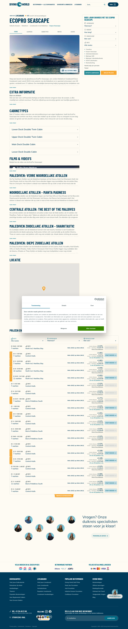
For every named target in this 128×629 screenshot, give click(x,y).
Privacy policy (13, 626)
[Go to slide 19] (53, 72)
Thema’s (12, 591)
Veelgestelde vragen (99, 594)
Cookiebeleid (21, 626)
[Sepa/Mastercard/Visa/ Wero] (100, 569)
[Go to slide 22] (57, 72)
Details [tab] (64, 305)
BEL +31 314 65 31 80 (19, 611)
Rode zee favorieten (71, 585)
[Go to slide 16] (49, 72)
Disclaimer (28, 626)
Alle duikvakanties (49, 4)
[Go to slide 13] (45, 72)
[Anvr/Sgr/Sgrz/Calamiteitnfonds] (27, 569)
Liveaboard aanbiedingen (45, 594)
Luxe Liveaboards (42, 585)
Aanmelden (111, 618)
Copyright (34, 626)
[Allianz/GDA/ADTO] (64, 569)
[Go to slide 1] (30, 72)
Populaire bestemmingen (17, 594)
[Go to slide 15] (48, 72)
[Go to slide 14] (47, 72)
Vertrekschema (41, 588)
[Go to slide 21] (56, 72)
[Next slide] (76, 54)
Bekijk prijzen (109, 73)
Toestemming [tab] (35, 305)
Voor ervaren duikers (16, 600)
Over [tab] (92, 305)
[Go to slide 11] (43, 72)
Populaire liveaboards (44, 591)
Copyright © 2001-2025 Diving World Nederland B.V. (104, 626)
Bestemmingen (97, 582)
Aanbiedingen (14, 588)
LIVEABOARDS (78, 4)
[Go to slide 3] (32, 72)
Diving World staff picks (72, 582)
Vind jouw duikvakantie (17, 582)
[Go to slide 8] (39, 72)
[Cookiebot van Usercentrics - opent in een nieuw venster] (96, 299)
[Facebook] (50, 611)
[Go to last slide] (13, 54)
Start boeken (109, 355)
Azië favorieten (69, 588)
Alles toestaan (90, 328)
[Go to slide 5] (35, 72)
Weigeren (64, 328)
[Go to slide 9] (40, 72)
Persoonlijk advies (99, 536)
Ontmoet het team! (99, 591)
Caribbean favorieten (71, 594)
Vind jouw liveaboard (44, 582)
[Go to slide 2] (31, 72)
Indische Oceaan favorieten (73, 591)
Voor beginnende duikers (17, 597)
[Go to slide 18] (52, 72)
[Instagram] (46, 611)
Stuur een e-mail (18, 617)
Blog (94, 597)
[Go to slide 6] (36, 72)
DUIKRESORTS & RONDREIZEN (64, 4)
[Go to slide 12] (44, 72)
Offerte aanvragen (92, 73)
